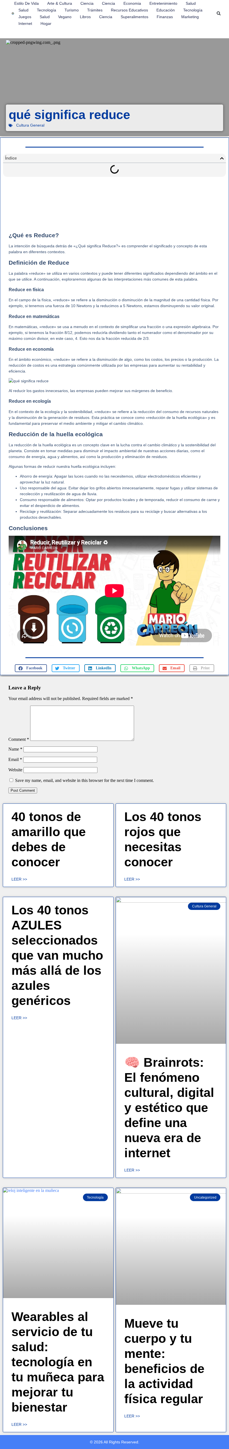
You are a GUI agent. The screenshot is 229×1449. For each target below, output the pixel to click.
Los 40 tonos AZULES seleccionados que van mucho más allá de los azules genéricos (57, 955)
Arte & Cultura (59, 3)
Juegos (24, 17)
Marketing (190, 17)
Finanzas (165, 17)
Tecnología (46, 10)
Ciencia (87, 3)
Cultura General (30, 125)
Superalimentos (134, 17)
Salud (191, 3)
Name (15, 749)
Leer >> (19, 879)
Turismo (72, 10)
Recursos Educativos (129, 10)
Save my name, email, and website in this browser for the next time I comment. (84, 780)
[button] (218, 13)
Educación (165, 10)
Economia (132, 3)
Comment (18, 739)
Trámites (94, 10)
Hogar (45, 23)
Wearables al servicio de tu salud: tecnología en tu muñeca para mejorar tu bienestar (57, 1362)
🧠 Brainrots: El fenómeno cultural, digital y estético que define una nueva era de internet (169, 1107)
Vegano (64, 17)
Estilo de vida (26, 3)
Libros (85, 17)
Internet (25, 23)
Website (15, 769)
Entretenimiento (163, 3)
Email (15, 759)
